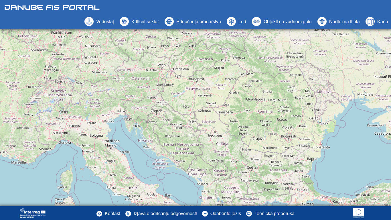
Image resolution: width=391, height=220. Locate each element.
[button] (282, 21)
